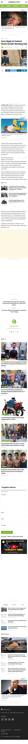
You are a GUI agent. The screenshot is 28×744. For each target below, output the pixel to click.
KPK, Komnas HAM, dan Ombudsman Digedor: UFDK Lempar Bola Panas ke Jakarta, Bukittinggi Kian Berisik (17, 670)
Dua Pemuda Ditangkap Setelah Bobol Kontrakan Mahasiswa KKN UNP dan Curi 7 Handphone (18, 195)
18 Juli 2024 (11, 197)
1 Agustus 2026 (11, 673)
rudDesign (18, 736)
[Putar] (3, 552)
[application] (14, 546)
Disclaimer (3, 731)
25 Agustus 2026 (6, 651)
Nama (3, 512)
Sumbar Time (8, 47)
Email (3, 519)
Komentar (4, 494)
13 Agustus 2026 (12, 665)
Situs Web (3, 525)
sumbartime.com (7, 736)
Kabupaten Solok (6, 440)
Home (2, 6)
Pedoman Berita (17, 729)
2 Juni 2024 (11, 203)
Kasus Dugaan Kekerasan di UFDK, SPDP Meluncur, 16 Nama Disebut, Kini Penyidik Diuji (13, 648)
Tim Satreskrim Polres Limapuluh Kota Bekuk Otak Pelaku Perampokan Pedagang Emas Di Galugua (17, 188)
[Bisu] (22, 552)
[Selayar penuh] (25, 552)
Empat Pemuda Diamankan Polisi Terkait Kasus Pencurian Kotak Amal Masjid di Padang (12, 471)
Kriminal (23, 6)
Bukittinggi (5, 414)
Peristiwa (15, 6)
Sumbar (8, 6)
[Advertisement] (14, 87)
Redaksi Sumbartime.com (6, 729)
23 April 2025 (11, 190)
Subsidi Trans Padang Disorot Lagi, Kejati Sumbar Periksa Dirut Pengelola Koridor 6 (17, 656)
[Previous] (13, 207)
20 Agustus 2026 (12, 659)
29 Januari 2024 (5, 475)
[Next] (15, 207)
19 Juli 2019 (16, 47)
